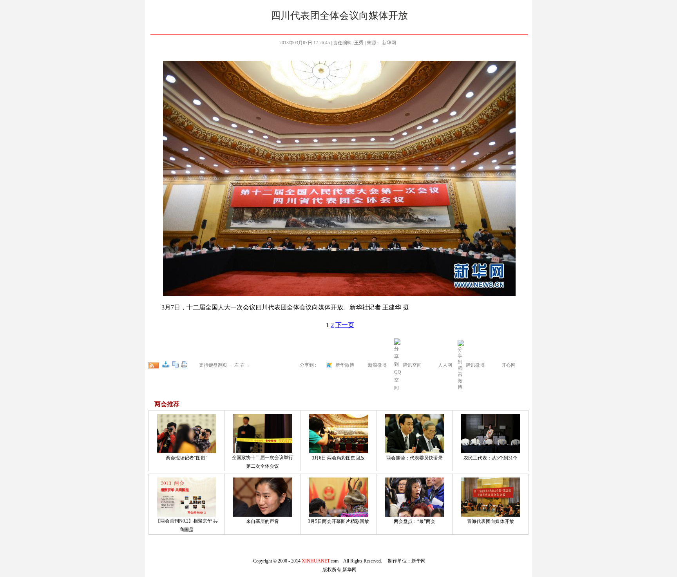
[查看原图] (165, 364)
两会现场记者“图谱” (186, 458)
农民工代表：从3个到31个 (490, 458)
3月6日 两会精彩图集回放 (338, 458)
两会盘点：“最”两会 (414, 521)
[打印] (184, 364)
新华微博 (344, 365)
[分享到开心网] (496, 364)
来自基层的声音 (262, 521)
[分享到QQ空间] (397, 388)
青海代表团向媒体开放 (490, 521)
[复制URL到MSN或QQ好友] (175, 364)
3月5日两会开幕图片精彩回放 (338, 521)
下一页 (344, 325)
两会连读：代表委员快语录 (414, 458)
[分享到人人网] (433, 364)
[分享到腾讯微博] (461, 364)
